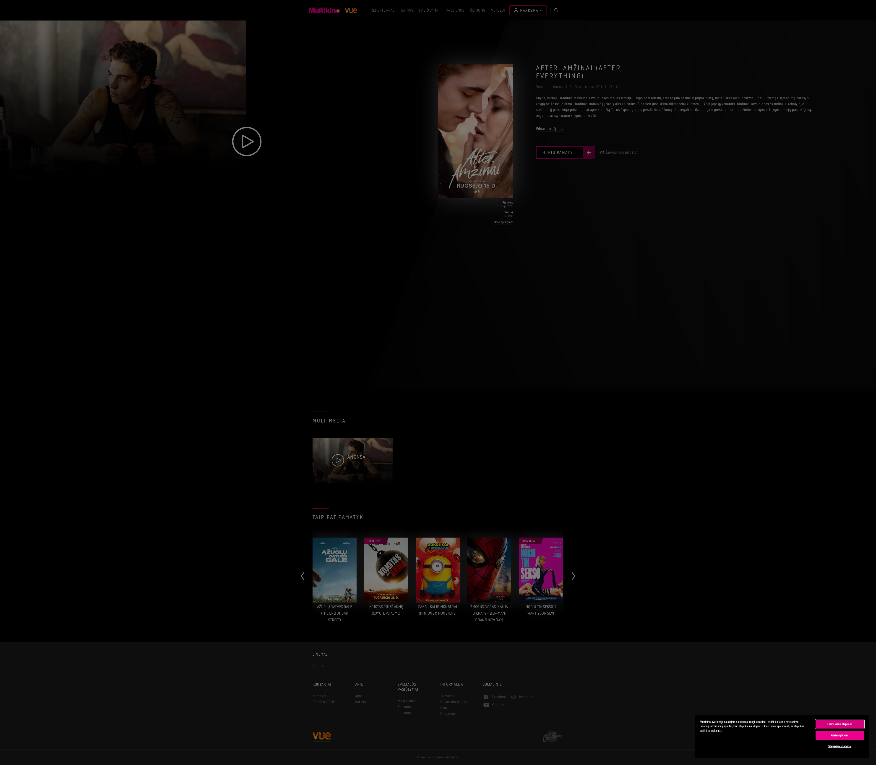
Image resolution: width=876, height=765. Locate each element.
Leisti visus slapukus (839, 724)
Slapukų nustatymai (839, 746)
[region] (782, 736)
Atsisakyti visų (839, 735)
